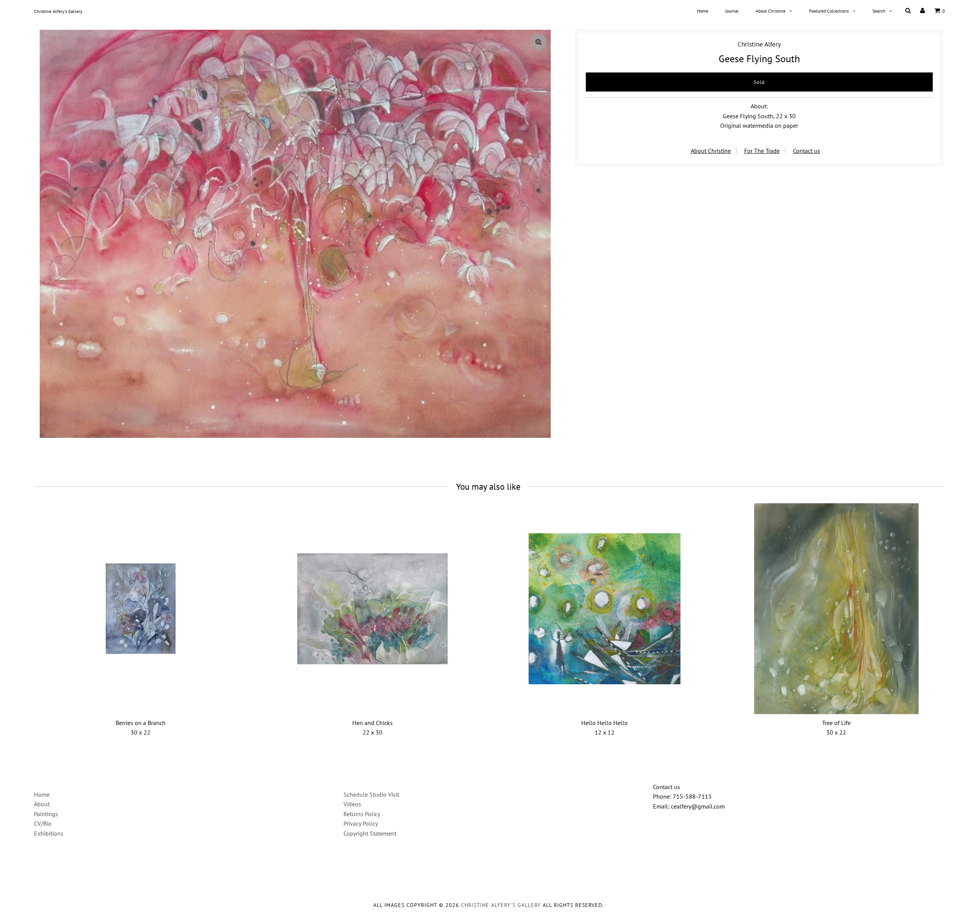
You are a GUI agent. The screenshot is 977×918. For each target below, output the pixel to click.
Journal (732, 11)
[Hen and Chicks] (372, 609)
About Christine (770, 11)
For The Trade (762, 150)
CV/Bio (43, 823)
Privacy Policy (360, 823)
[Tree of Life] (836, 609)
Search (878, 11)
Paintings (46, 814)
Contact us (806, 150)
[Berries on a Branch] (140, 609)
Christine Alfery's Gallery (58, 11)
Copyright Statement (370, 833)
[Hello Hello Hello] (604, 609)
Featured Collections (829, 11)
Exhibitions (48, 833)
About (42, 804)
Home (702, 11)
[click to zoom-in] (538, 42)
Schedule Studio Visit (371, 794)
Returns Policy (361, 814)
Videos (352, 804)
